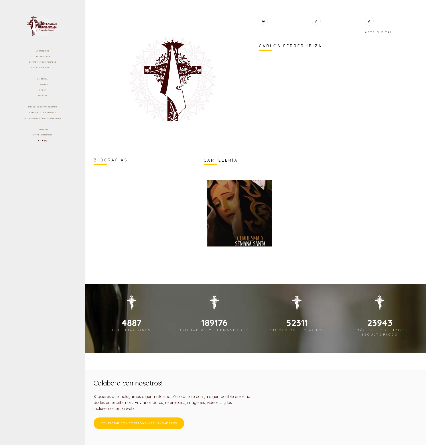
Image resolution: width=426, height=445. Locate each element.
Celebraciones (42, 56)
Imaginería (42, 79)
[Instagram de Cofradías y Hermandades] (46, 140)
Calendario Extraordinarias (42, 107)
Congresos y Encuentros (42, 112)
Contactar (43, 129)
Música (42, 90)
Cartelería (42, 84)
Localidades (42, 51)
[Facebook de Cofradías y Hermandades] (39, 140)
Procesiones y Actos (43, 67)
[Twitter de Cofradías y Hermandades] (43, 140)
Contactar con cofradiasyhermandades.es (139, 423)
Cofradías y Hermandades (42, 62)
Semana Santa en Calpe (233, 232)
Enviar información (43, 135)
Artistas (42, 96)
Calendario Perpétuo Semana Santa (42, 118)
